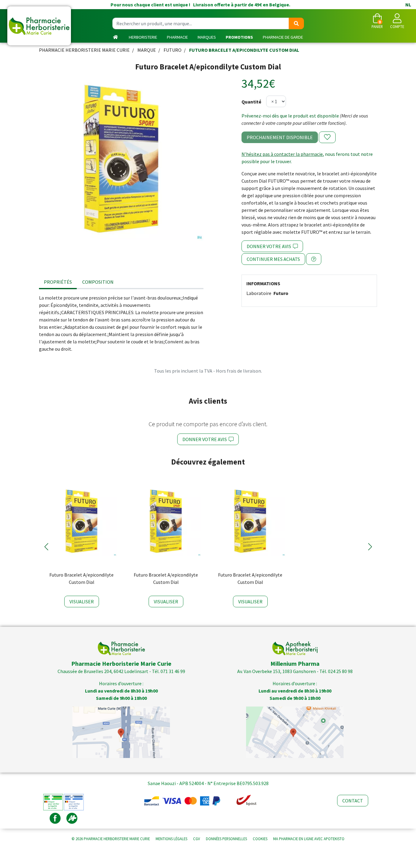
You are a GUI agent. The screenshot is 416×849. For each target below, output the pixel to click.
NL (408, 5)
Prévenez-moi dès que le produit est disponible (290, 116)
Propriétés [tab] (58, 282)
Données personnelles (226, 838)
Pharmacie (177, 37)
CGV (196, 838)
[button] (46, 546)
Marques (207, 37)
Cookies (260, 838)
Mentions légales (171, 838)
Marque (146, 50)
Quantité (251, 102)
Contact (352, 801)
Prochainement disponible (280, 137)
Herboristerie (143, 37)
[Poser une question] (313, 259)
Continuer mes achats (273, 259)
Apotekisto (308, 838)
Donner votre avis (270, 246)
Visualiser (81, 601)
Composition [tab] (98, 282)
